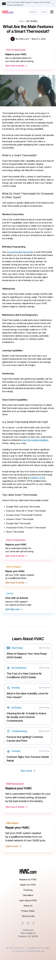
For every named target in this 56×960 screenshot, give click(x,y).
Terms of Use (27, 916)
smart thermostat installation (35, 440)
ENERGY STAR (37, 477)
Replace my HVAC (28, 879)
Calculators (28, 895)
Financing (27, 890)
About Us (28, 905)
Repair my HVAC (28, 884)
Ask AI (33, 12)
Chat (44, 12)
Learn (22, 21)
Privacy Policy (28, 911)
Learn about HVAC (28, 900)
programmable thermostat (20, 252)
